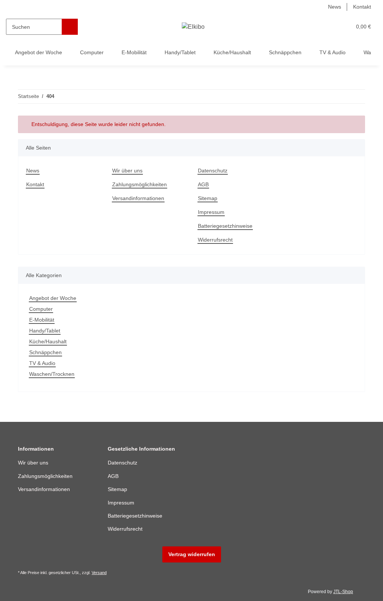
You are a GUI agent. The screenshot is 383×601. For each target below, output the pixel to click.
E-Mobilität (41, 320)
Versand (99, 572)
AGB (203, 184)
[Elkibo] (193, 27)
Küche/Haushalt (48, 341)
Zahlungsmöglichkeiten (139, 184)
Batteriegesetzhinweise (225, 226)
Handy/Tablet (44, 331)
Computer (41, 309)
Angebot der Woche (52, 298)
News (334, 7)
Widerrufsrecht (215, 240)
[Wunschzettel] (331, 27)
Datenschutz (212, 171)
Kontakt (362, 7)
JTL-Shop (343, 591)
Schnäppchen (45, 352)
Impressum (211, 212)
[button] (317, 27)
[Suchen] (70, 27)
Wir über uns (127, 171)
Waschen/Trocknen (51, 374)
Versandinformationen (138, 198)
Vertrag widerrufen (191, 554)
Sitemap (207, 198)
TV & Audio (42, 363)
